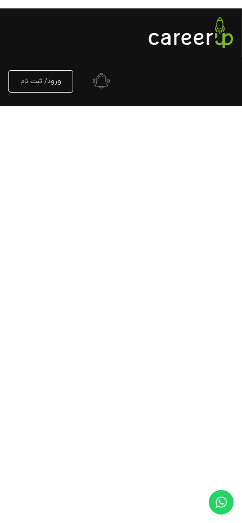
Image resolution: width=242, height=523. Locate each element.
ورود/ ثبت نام (40, 81)
